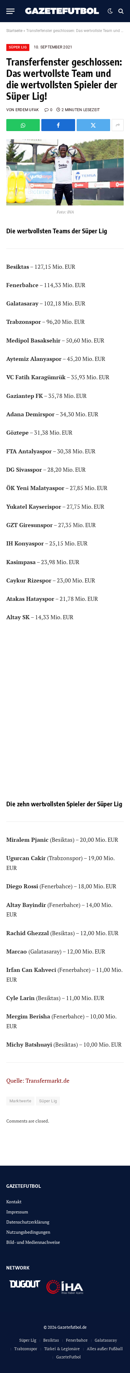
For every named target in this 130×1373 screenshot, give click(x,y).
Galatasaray (106, 1340)
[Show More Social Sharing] (118, 125)
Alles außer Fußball (105, 1348)
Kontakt (13, 1202)
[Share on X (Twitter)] (93, 125)
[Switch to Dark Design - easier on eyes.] (110, 11)
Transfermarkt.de (47, 1080)
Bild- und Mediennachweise (33, 1242)
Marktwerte (20, 1101)
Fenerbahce (77, 1340)
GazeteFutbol (68, 1357)
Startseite (14, 30)
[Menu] (10, 11)
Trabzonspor (25, 1348)
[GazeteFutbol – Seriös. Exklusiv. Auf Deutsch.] (62, 11)
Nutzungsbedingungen (28, 1232)
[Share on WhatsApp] (23, 125)
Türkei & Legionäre (62, 1348)
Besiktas (51, 1340)
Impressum (17, 1212)
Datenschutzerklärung (27, 1222)
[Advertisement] (65, 715)
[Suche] (120, 11)
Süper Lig (18, 47)
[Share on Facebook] (58, 125)
